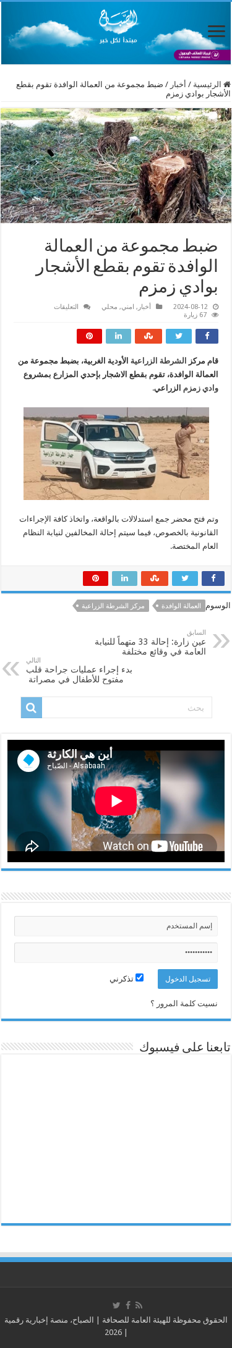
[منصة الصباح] (116, 33)
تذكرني (122, 978)
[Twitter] (116, 1305)
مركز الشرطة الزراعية (113, 606)
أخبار (178, 84)
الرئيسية (208, 84)
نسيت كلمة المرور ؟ (184, 1003)
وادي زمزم (200, 387)
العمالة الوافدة (181, 606)
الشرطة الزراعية (159, 360)
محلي (109, 307)
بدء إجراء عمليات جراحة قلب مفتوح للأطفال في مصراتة (79, 670)
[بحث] (31, 707)
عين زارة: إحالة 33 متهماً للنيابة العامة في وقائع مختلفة (150, 642)
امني (127, 307)
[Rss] (139, 1305)
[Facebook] (128, 1305)
